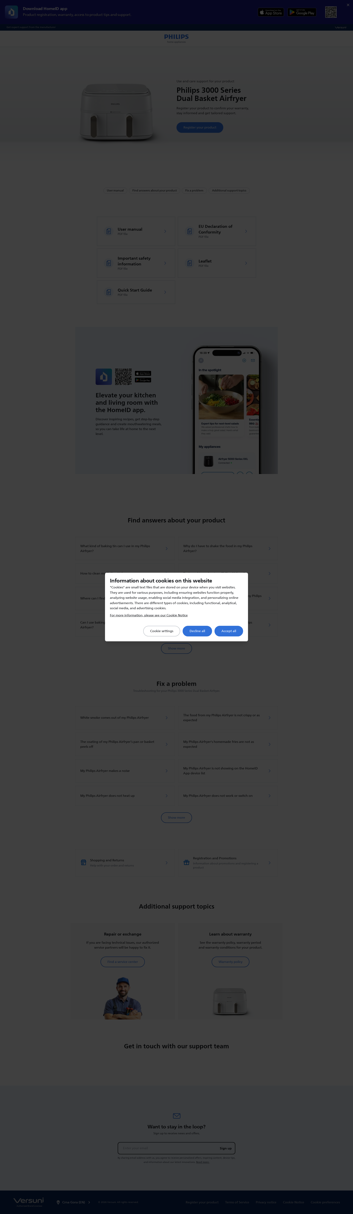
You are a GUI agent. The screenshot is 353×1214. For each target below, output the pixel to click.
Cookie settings (161, 631)
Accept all (228, 631)
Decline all (197, 631)
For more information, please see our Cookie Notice (149, 615)
